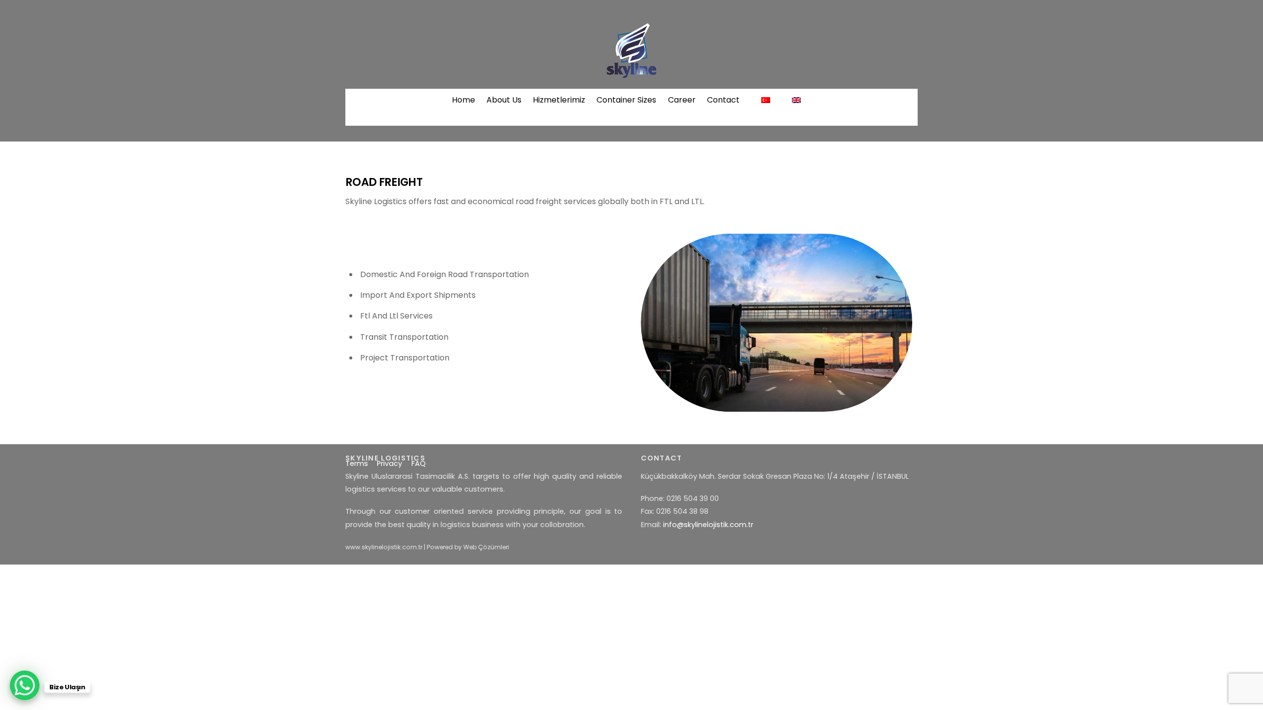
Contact (723, 100)
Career (682, 100)
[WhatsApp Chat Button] (24, 685)
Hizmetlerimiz (559, 100)
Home (463, 100)
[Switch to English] (796, 100)
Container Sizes (626, 100)
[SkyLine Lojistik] (631, 73)
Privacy (389, 463)
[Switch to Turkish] (765, 100)
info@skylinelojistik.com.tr (708, 525)
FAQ (418, 463)
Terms (356, 463)
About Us (503, 100)
